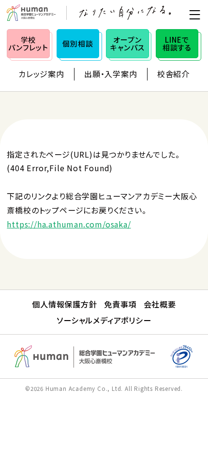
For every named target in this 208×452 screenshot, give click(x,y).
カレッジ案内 (41, 74)
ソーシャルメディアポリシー (104, 320)
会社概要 (160, 304)
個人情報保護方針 (64, 304)
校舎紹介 (173, 74)
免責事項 (120, 304)
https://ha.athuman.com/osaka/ (69, 224)
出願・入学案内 (110, 74)
